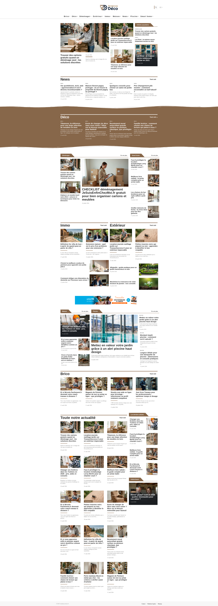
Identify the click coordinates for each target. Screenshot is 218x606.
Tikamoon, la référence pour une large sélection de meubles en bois (121, 66)
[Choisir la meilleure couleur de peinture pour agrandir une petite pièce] (99, 266)
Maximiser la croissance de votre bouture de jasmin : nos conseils (123, 282)
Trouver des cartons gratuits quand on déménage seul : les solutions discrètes (70, 59)
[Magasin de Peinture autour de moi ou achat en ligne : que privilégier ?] (96, 383)
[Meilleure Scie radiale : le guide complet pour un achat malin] (153, 180)
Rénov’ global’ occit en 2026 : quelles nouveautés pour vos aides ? (143, 497)
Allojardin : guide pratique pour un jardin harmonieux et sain (123, 268)
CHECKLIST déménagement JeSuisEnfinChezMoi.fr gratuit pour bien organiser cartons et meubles (104, 194)
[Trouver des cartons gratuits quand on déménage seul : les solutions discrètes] (84, 37)
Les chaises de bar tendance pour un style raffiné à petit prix (138, 195)
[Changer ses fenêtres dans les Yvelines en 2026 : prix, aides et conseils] (70, 462)
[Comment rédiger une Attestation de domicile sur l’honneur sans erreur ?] (99, 280)
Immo (136, 37)
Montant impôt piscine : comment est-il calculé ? (148, 337)
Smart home (136, 155)
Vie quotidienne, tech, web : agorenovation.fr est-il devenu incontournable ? (71, 88)
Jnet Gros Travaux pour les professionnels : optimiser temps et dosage (147, 394)
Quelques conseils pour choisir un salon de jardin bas (121, 88)
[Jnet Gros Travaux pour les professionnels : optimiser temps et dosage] (147, 383)
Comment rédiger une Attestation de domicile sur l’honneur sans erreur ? (75, 279)
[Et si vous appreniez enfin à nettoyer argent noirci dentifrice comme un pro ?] (84, 344)
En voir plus (124, 155)
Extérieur (114, 35)
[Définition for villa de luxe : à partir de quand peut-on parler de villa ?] (71, 235)
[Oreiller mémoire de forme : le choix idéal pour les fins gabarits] (153, 212)
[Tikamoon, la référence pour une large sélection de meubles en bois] (122, 56)
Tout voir (153, 79)
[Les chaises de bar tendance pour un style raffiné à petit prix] (153, 196)
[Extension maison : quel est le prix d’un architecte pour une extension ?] (97, 235)
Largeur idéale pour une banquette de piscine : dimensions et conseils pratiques (149, 356)
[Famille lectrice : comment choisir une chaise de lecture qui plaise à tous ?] (70, 568)
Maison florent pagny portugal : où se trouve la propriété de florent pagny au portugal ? (96, 89)
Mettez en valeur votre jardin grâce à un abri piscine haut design (112, 348)
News (65, 79)
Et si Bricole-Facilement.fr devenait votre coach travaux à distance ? (71, 394)
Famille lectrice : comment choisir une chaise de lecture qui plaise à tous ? (145, 125)
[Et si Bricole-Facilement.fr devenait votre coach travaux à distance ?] (71, 383)
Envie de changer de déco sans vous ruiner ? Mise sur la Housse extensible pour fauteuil (96, 126)
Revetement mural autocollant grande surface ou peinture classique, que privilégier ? (120, 127)
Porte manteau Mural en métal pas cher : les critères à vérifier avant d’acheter (93, 579)
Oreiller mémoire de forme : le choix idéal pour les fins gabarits (139, 210)
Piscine (95, 311)
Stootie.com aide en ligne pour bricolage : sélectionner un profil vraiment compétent (121, 395)
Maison (64, 311)
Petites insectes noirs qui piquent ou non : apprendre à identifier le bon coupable (146, 247)
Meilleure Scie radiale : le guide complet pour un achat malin (137, 179)
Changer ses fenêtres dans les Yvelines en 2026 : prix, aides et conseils (74, 329)
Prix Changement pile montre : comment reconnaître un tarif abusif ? (145, 89)
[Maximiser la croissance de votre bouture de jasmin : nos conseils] (148, 284)
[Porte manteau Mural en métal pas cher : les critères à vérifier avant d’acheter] (94, 568)
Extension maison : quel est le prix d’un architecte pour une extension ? (96, 246)
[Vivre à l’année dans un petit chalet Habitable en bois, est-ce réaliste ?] (84, 360)
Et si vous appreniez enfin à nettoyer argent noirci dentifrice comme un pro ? (69, 342)
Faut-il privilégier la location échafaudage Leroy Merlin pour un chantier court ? (138, 163)
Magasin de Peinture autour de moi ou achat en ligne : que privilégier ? (96, 394)
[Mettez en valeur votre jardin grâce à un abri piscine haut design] (114, 329)
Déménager (65, 51)
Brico (65, 374)
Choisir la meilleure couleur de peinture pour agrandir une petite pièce (73, 265)
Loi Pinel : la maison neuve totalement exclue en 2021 (145, 40)
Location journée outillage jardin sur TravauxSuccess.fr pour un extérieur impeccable (121, 40)
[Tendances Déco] (109, 7)
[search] (156, 7)
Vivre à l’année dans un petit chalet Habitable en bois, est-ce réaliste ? (69, 357)
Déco (112, 62)
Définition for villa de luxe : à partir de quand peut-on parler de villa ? (71, 246)
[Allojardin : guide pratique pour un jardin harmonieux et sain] (148, 269)
